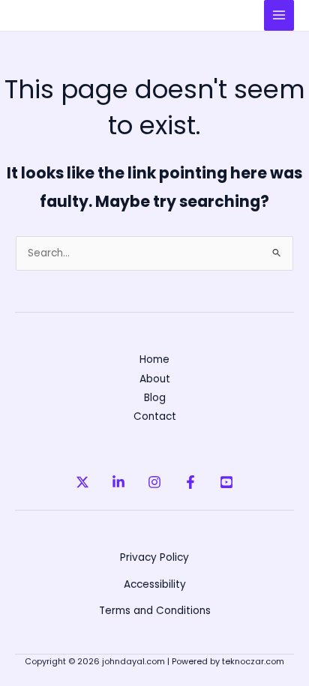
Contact (155, 416)
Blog (155, 398)
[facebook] (190, 482)
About (155, 379)
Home (155, 359)
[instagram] (154, 482)
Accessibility (155, 584)
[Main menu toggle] (279, 15)
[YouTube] (226, 482)
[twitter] (82, 482)
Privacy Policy (154, 557)
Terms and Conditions (155, 611)
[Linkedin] (118, 482)
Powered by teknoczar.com (228, 661)
